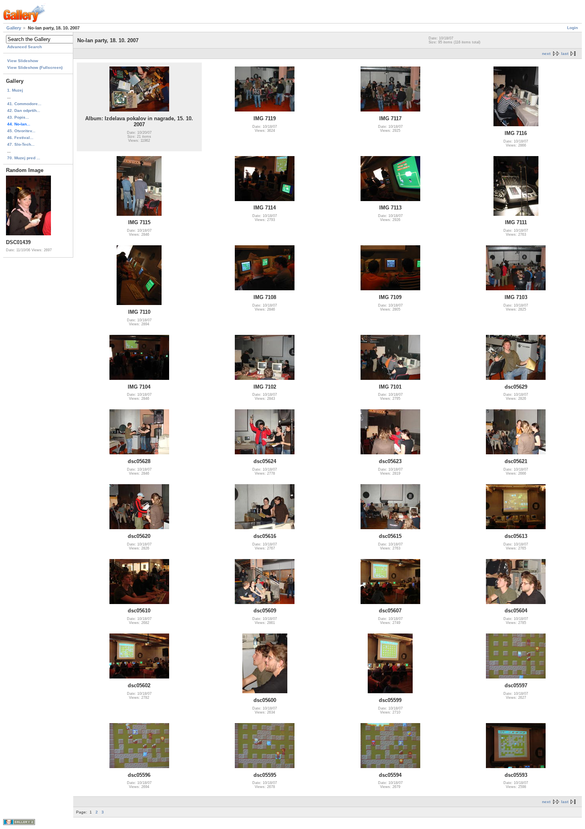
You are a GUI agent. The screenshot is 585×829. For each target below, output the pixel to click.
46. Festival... (20, 137)
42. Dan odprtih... (23, 110)
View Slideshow (22, 61)
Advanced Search (24, 47)
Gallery (13, 27)
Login (572, 27)
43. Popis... (18, 117)
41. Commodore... (24, 104)
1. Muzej (15, 90)
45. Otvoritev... (21, 131)
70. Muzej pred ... (23, 158)
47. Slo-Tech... (21, 144)
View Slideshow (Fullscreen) (34, 67)
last (564, 53)
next (546, 53)
